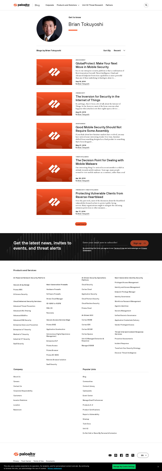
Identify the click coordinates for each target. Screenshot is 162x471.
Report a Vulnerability (91, 414)
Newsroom (17, 410)
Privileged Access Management (127, 282)
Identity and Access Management (127, 287)
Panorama (50, 313)
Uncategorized (80, 123)
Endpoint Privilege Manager (125, 292)
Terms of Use (119, 248)
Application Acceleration (55, 329)
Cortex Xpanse (87, 334)
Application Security (89, 294)
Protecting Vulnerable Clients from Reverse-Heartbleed (99, 195)
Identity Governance (122, 297)
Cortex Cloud (87, 289)
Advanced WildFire (20, 315)
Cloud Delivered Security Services (27, 301)
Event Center (88, 396)
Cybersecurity (80, 93)
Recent (117, 50)
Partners (109, 5)
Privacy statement (55, 468)
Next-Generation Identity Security (129, 278)
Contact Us (17, 386)
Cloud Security (87, 285)
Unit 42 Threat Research (92, 5)
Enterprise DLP (52, 341)
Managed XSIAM (88, 345)
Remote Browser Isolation (56, 360)
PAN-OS (49, 308)
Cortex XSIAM (87, 320)
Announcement (81, 60)
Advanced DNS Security (22, 320)
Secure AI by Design (21, 285)
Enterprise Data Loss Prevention (25, 325)
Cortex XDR (86, 325)
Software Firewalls (53, 294)
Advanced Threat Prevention (24, 306)
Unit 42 (85, 428)
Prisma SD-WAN (52, 355)
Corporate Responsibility (22, 391)
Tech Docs (87, 424)
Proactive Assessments (124, 339)
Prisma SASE (51, 325)
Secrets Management (123, 311)
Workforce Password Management (128, 301)
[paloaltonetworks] (21, 5)
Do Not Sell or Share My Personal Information (100, 433)
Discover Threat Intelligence (125, 353)
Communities (88, 381)
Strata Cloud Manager (54, 299)
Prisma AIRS (17, 290)
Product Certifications (91, 410)
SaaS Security (18, 344)
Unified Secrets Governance (125, 315)
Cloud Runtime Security (90, 303)
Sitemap (86, 419)
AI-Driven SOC (87, 315)
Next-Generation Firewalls (57, 285)
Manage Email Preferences (93, 400)
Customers (17, 396)
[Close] (158, 466)
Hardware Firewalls (53, 289)
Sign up (137, 243)
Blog (84, 377)
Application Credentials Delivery (127, 320)
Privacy (16, 461)
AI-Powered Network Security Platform (29, 278)
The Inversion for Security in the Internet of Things (98, 98)
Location (16, 405)
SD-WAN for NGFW (53, 303)
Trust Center (26, 461)
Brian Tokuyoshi (83, 84)
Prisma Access (52, 345)
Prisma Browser (52, 350)
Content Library (89, 386)
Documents (50, 461)
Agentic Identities (122, 306)
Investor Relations (20, 400)
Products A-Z (88, 405)
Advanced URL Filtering (22, 311)
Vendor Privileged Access (124, 325)
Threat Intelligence (82, 156)
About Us (17, 377)
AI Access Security (20, 294)
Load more (81, 224)
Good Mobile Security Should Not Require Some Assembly (98, 128)
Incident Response (122, 343)
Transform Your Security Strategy (127, 348)
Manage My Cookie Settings (123, 466)
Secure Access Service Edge (58, 320)
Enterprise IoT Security (22, 329)
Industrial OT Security (21, 339)
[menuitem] (49, 5)
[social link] (110, 455)
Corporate (50, 5)
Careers (16, 381)
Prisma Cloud (87, 308)
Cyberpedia (87, 391)
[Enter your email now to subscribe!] (105, 243)
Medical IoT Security (21, 334)
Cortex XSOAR (87, 329)
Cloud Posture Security (90, 299)
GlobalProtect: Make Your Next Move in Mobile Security (96, 65)
